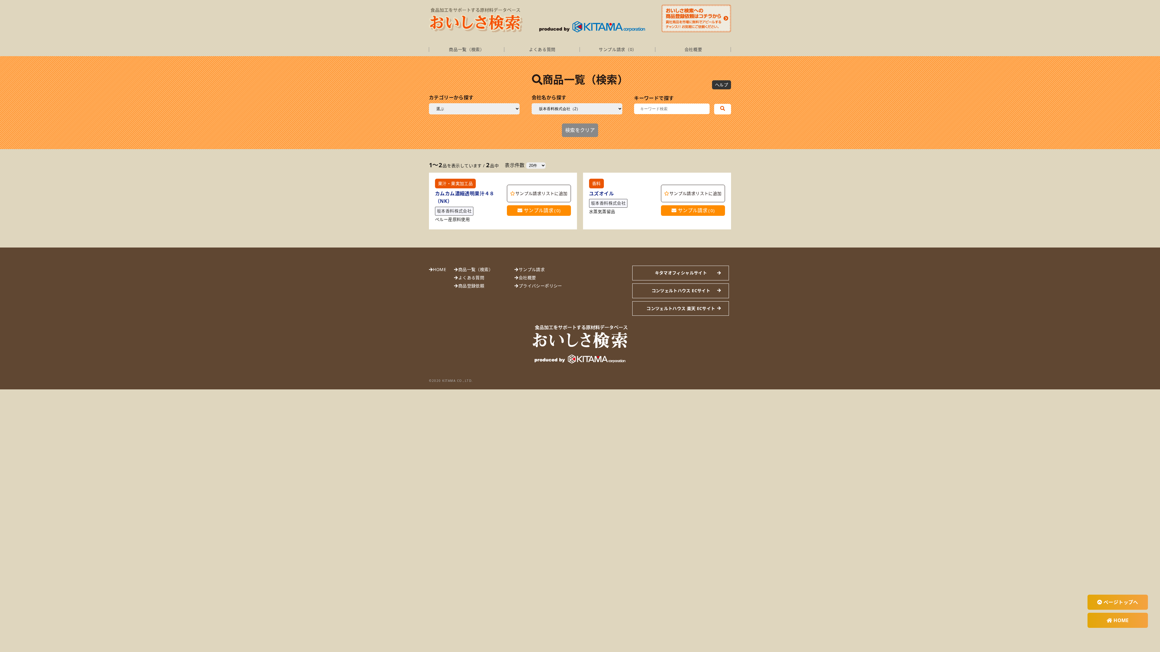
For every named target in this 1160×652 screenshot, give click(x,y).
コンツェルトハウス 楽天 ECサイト (680, 308)
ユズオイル (601, 193)
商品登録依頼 (471, 286)
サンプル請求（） (618, 49)
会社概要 (693, 49)
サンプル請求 (541, 210)
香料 (596, 183)
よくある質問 (542, 49)
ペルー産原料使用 (452, 219)
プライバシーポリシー (540, 286)
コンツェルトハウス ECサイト (681, 290)
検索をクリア (580, 130)
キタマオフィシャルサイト (681, 273)
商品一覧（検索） (467, 49)
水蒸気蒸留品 (602, 211)
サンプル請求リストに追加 (541, 193)
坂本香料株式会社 (454, 211)
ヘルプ (721, 85)
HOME (439, 269)
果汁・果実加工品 (455, 183)
